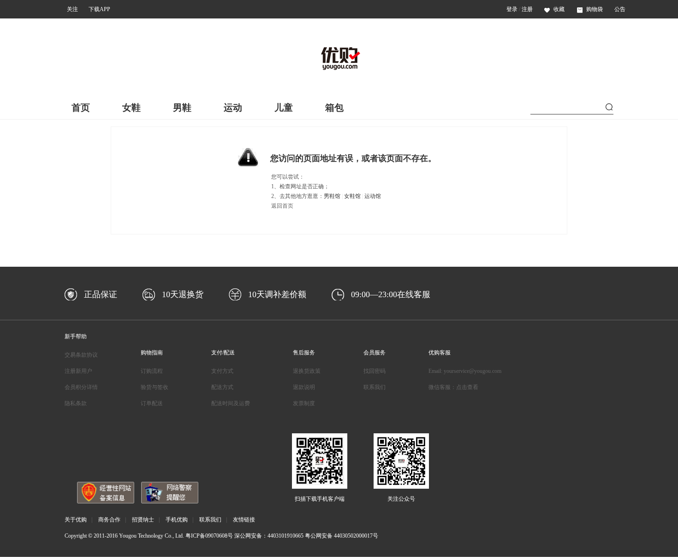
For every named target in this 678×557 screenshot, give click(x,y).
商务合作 (109, 519)
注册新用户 (78, 371)
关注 (72, 9)
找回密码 (374, 371)
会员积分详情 (81, 387)
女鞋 (131, 107)
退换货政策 (307, 371)
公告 (619, 9)
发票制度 (304, 403)
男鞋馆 (332, 196)
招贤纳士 (143, 519)
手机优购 (177, 519)
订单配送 (152, 403)
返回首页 (282, 206)
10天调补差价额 (277, 294)
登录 (511, 9)
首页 (80, 107)
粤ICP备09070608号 (209, 536)
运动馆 (372, 196)
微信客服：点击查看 (453, 387)
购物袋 (594, 9)
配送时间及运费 (230, 403)
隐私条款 (76, 403)
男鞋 (182, 107)
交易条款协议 (81, 355)
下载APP (99, 9)
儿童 (283, 107)
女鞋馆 (352, 196)
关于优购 (76, 519)
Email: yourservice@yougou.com (464, 371)
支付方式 (222, 371)
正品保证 (100, 294)
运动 (233, 107)
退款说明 (304, 387)
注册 (527, 9)
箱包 (334, 107)
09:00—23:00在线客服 (390, 294)
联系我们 (374, 387)
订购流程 (152, 371)
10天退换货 (182, 294)
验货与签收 (154, 387)
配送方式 (222, 387)
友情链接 (244, 519)
